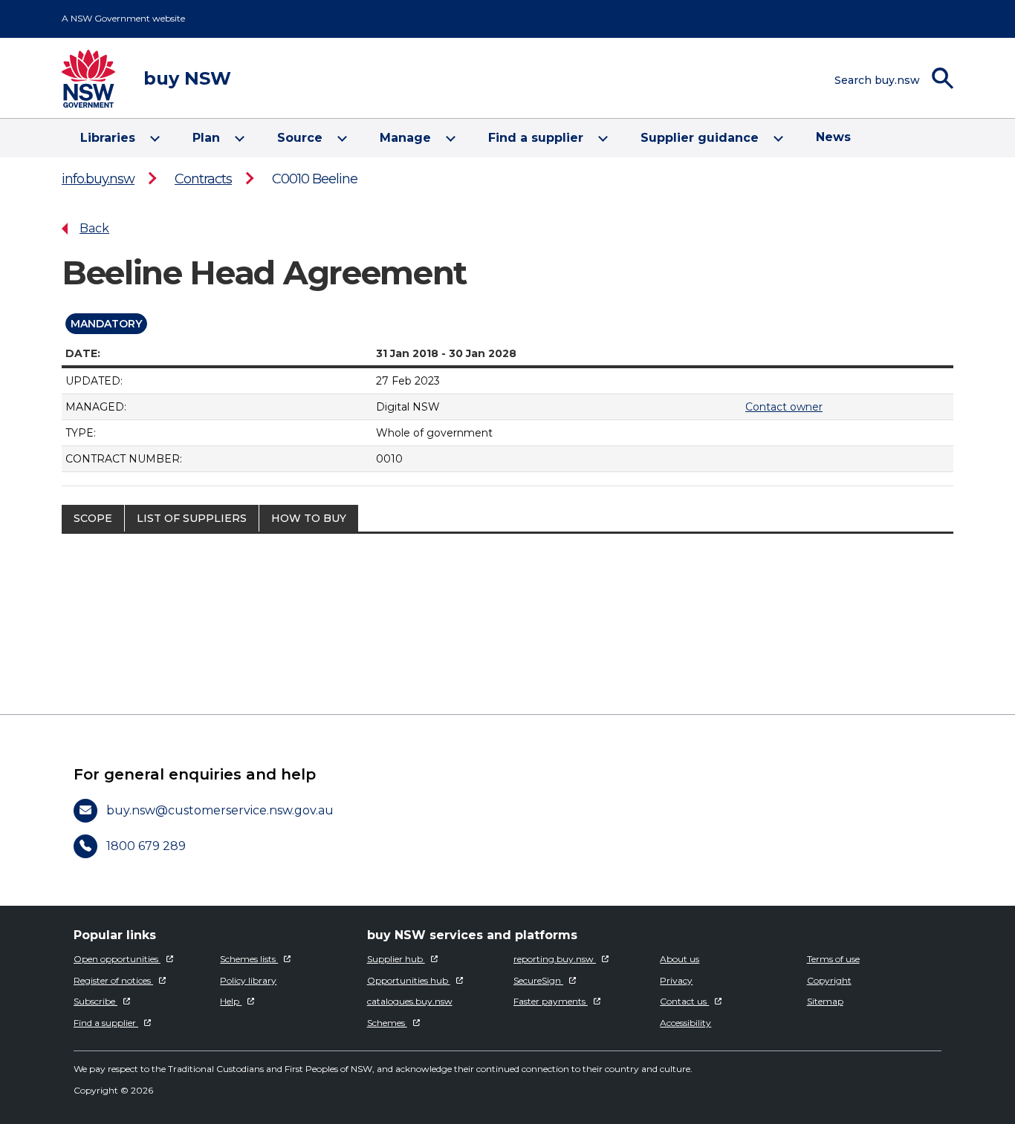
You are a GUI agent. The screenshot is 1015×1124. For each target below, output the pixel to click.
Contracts (203, 179)
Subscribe (95, 1001)
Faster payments (550, 1001)
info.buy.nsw (98, 179)
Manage (405, 138)
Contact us (684, 1001)
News (833, 137)
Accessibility (685, 1022)
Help (230, 1001)
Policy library (248, 980)
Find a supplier (535, 138)
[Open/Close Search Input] (919, 78)
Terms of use (833, 958)
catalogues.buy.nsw (410, 1001)
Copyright (829, 980)
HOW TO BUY (308, 518)
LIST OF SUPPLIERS (192, 518)
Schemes (387, 1022)
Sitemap (825, 1001)
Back (94, 229)
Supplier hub (396, 958)
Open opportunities (117, 958)
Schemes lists (249, 958)
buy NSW (187, 78)
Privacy (676, 980)
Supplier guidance (700, 138)
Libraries (107, 138)
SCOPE (93, 518)
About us (679, 958)
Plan (206, 138)
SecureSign (538, 980)
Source (299, 138)
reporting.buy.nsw (554, 958)
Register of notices (113, 980)
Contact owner (784, 407)
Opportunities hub (408, 980)
